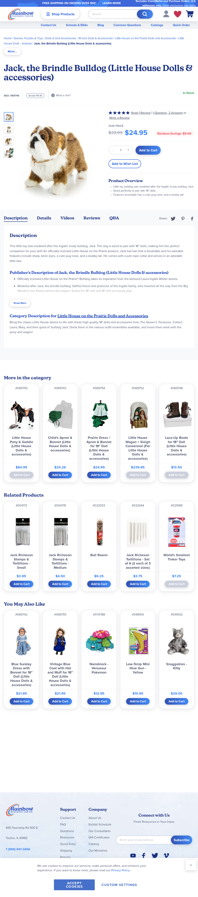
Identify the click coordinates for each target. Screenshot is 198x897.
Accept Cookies (74, 885)
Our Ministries (98, 850)
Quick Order (181, 25)
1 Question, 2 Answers (168, 113)
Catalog (94, 844)
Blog (100, 25)
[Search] (145, 14)
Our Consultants (99, 831)
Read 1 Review (141, 113)
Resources (67, 837)
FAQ (63, 824)
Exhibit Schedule (100, 824)
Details (44, 218)
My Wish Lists (177, 14)
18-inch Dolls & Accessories (95, 38)
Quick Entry (68, 844)
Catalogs (157, 25)
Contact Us (48, 25)
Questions (67, 831)
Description (16, 218)
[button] (166, 13)
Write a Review (119, 117)
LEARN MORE (111, 3)
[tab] (12, 51)
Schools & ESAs (77, 25)
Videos (67, 218)
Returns (65, 857)
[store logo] (20, 14)
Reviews (92, 218)
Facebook (192, 219)
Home (8, 38)
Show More (20, 303)
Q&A (114, 218)
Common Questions (127, 25)
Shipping (66, 850)
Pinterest (183, 219)
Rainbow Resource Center (19, 811)
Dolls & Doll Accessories (60, 38)
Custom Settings (119, 884)
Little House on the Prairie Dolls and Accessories (145, 38)
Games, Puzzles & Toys (28, 38)
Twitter (173, 219)
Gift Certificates (99, 837)
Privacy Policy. (120, 870)
